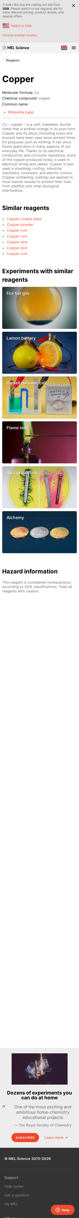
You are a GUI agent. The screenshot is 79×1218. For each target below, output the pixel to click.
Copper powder (20, 224)
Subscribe (25, 1137)
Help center (14, 1186)
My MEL (11, 1204)
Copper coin (17, 230)
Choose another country (20, 35)
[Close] (73, 5)
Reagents (13, 60)
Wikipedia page (21, 112)
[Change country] (64, 47)
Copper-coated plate (24, 219)
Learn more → (56, 1137)
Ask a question (16, 1195)
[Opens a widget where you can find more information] (62, 1210)
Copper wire (17, 242)
